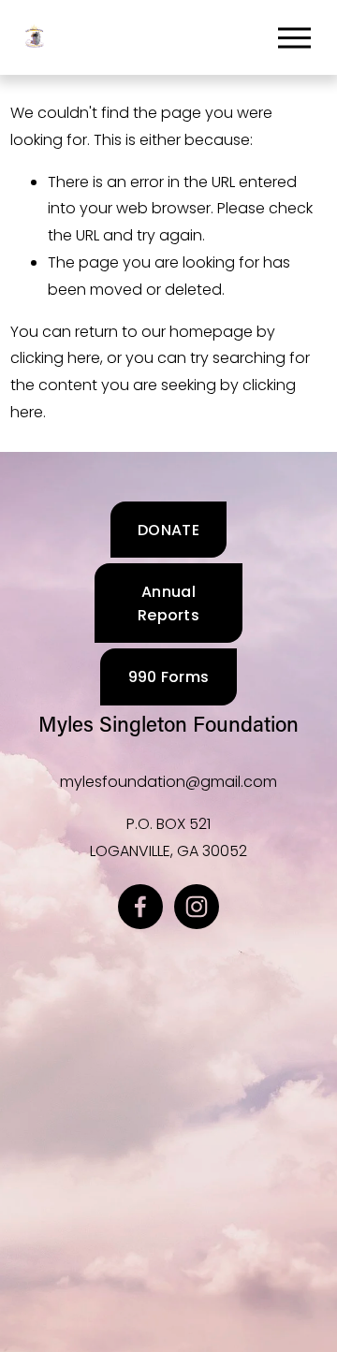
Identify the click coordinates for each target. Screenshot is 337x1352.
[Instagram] (196, 906)
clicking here (55, 358)
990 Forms (169, 677)
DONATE (168, 530)
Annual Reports (168, 603)
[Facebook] (140, 906)
